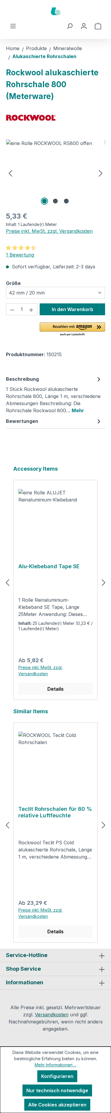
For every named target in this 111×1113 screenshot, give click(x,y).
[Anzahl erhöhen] (31, 309)
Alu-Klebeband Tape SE (49, 566)
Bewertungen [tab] (22, 421)
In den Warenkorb (72, 309)
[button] (72, 329)
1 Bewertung (20, 255)
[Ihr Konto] (84, 26)
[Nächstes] (100, 173)
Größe (13, 283)
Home (13, 48)
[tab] (54, 394)
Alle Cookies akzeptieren (57, 1105)
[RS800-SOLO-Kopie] (55, 173)
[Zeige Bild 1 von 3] (44, 201)
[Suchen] (69, 26)
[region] (55, 173)
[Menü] (13, 26)
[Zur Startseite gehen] (55, 11)
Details (55, 689)
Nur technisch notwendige (57, 1090)
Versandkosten (51, 1015)
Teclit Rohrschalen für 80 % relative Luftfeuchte (55, 812)
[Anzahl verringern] (12, 309)
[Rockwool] (55, 117)
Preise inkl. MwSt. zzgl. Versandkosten (49, 231)
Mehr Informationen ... (55, 1064)
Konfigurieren (57, 1076)
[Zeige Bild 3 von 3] (66, 201)
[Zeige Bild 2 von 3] (55, 201)
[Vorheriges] (10, 173)
